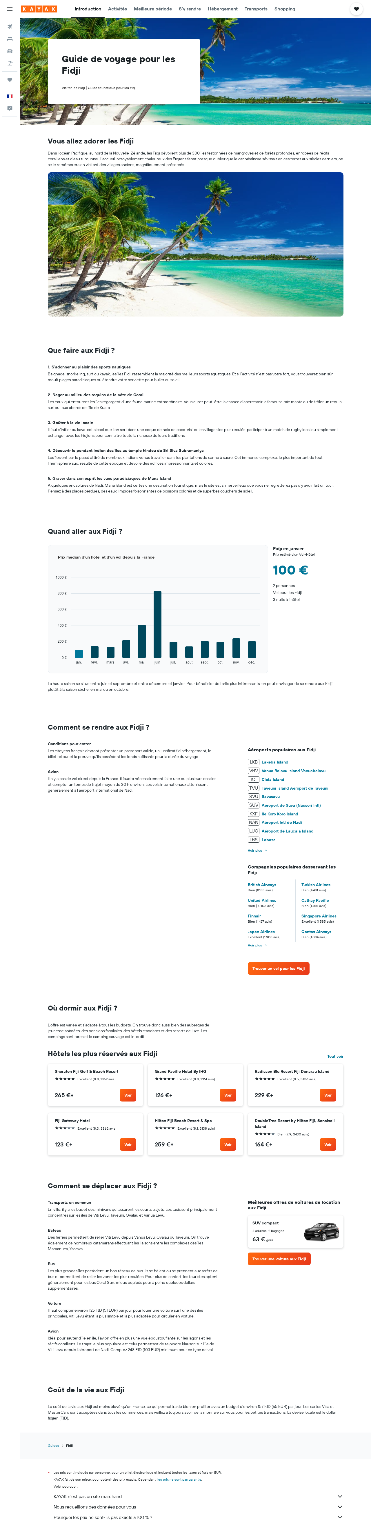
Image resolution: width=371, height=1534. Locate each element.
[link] (279, 968)
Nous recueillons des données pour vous (95, 1507)
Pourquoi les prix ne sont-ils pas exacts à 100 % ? (103, 1517)
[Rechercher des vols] (9, 26)
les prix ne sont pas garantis (179, 1479)
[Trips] (9, 80)
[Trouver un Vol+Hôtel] (9, 63)
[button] (9, 9)
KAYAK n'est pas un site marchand (88, 1496)
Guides (53, 1445)
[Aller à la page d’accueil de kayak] (39, 9)
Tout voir (335, 1056)
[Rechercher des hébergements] (9, 39)
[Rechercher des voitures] (9, 51)
